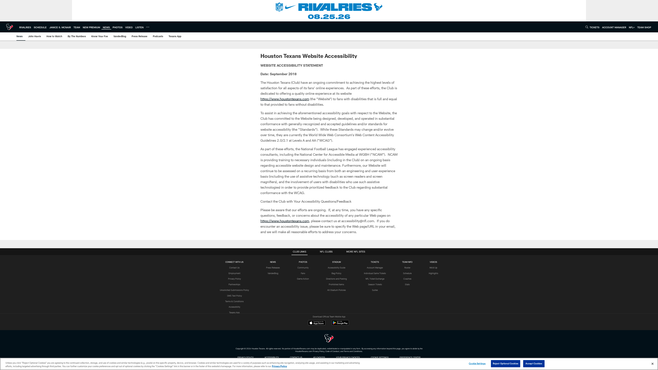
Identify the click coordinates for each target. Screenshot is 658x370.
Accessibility (234, 307)
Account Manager (375, 267)
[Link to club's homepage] (9, 27)
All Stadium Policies (336, 290)
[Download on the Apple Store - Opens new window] (317, 323)
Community (303, 267)
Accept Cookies (534, 363)
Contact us (296, 357)
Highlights (433, 273)
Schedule (407, 273)
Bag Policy (336, 273)
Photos (303, 262)
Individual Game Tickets (375, 273)
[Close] (652, 363)
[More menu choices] (147, 27)
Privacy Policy (234, 279)
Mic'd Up (433, 267)
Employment (234, 273)
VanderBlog (273, 273)
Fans (303, 273)
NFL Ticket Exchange (374, 279)
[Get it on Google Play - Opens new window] (340, 324)
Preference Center (410, 357)
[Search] (587, 27)
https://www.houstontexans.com (284, 99)
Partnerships (234, 284)
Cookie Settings (380, 357)
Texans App (234, 312)
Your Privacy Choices (348, 357)
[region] (329, 364)
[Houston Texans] (329, 339)
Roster (407, 267)
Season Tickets (375, 284)
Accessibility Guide (336, 267)
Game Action (303, 279)
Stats (407, 284)
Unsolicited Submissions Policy (234, 290)
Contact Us (234, 267)
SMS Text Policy (234, 295)
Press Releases (273, 267)
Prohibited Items (336, 284)
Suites (375, 290)
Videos (433, 262)
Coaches (407, 279)
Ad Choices (319, 357)
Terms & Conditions (234, 301)
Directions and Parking (336, 279)
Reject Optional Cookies (505, 363)
